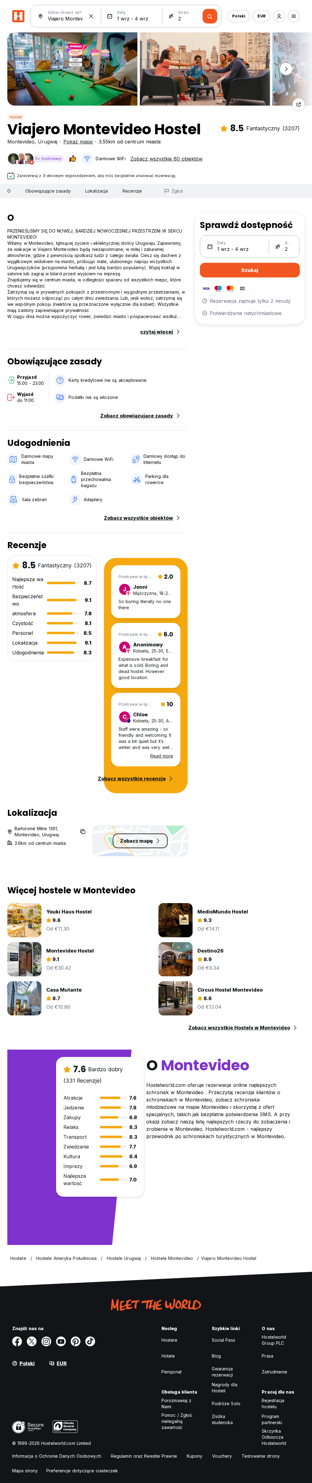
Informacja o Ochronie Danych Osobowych (56, 1456)
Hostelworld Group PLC (274, 1340)
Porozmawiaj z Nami (176, 1403)
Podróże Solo (226, 1403)
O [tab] (9, 191)
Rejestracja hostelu (273, 1403)
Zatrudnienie (274, 1371)
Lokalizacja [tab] (96, 191)
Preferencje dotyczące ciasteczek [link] (82, 1470)
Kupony (195, 1456)
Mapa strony (25, 1470)
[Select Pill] (279, 16)
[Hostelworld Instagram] (46, 1341)
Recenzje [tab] (132, 191)
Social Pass (223, 1340)
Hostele (169, 1340)
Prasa (267, 1355)
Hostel (16, 117)
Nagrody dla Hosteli (224, 1387)
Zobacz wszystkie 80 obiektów (166, 159)
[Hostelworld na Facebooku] (17, 1341)
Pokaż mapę (78, 142)
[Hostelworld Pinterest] (75, 1341)
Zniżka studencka (222, 1419)
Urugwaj (47, 142)
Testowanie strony (261, 1456)
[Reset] (91, 16)
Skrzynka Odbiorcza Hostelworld (274, 1437)
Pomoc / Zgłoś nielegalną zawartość (176, 1421)
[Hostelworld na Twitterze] (32, 1341)
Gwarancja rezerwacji (222, 1371)
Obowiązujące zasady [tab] (48, 191)
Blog (216, 1355)
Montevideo (20, 142)
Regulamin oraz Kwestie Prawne (144, 1456)
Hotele (168, 1355)
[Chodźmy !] (210, 16)
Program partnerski (272, 1419)
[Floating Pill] (286, 69)
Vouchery (222, 1456)
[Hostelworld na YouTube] (61, 1341)
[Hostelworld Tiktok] (90, 1341)
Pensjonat (171, 1371)
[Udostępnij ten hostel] (298, 104)
